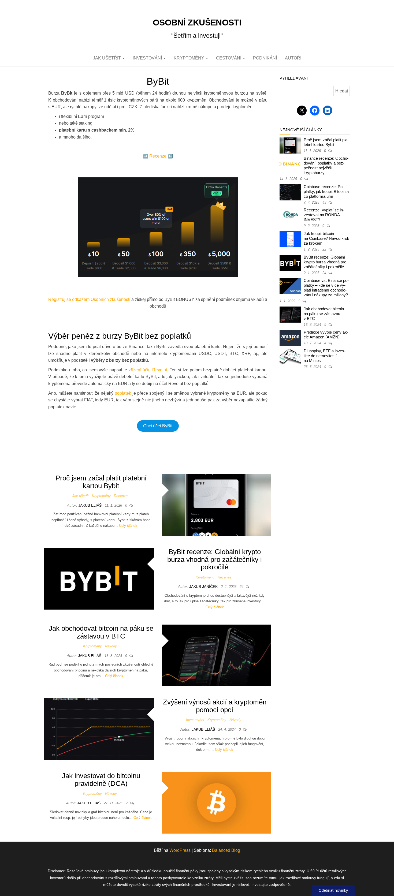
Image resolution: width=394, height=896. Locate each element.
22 (324, 249)
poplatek (123, 393)
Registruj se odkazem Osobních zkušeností (89, 299)
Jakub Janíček (204, 586)
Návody (111, 646)
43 (324, 202)
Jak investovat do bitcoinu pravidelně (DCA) (101, 779)
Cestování (229, 58)
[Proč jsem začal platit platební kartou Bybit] (217, 504)
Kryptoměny (189, 58)
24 (242, 587)
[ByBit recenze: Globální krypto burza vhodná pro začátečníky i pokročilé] (99, 578)
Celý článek (128, 526)
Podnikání (265, 58)
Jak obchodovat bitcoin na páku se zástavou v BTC (101, 632)
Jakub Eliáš (90, 505)
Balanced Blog (226, 850)
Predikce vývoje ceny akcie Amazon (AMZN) (326, 334)
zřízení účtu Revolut (148, 370)
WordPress (180, 850)
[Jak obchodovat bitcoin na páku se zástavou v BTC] (217, 655)
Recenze (157, 156)
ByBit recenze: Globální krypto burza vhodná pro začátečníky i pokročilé (214, 559)
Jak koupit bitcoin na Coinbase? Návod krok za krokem (326, 238)
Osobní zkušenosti (197, 22)
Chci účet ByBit (157, 426)
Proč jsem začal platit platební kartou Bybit (101, 482)
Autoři (293, 58)
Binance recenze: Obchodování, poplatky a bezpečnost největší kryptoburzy (326, 165)
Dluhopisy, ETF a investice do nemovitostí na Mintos (324, 356)
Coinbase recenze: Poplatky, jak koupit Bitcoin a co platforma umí (326, 191)
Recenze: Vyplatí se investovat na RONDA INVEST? (324, 215)
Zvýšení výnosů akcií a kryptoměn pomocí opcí (214, 706)
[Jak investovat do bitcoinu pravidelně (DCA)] (217, 802)
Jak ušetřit (107, 58)
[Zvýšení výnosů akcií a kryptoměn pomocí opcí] (99, 728)
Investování (148, 58)
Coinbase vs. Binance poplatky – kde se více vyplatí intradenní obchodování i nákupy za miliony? (326, 287)
